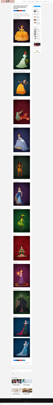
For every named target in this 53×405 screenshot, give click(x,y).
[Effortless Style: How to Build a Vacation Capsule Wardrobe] (35, 29)
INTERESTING (45, 1)
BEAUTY (48, 1)
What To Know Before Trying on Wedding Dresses (38, 34)
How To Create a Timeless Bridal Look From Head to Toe (17, 394)
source (14, 43)
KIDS (27, 1)
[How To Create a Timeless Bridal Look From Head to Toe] (17, 390)
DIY (42, 1)
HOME (22, 1)
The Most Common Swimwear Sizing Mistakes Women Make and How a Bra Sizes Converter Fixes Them (38, 23)
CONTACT (13, 399)
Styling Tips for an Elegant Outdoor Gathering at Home (16, 385)
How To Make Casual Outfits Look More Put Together (38, 36)
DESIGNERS (33, 1)
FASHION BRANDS (37, 1)
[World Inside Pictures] (37, 51)
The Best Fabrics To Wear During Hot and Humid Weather (38, 20)
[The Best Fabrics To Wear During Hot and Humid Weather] (27, 390)
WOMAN (25, 1)
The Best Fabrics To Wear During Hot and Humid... (26, 394)
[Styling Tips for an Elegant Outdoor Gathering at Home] (35, 11)
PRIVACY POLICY (16, 399)
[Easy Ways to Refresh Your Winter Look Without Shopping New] (35, 38)
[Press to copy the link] (52, 404)
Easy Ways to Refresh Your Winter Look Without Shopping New (38, 38)
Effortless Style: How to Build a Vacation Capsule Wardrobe (38, 29)
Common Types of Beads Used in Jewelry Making (26, 385)
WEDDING (30, 1)
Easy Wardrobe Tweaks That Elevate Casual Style (38, 32)
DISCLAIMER (19, 399)
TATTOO (40, 1)
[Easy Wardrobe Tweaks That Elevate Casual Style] (35, 31)
